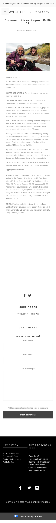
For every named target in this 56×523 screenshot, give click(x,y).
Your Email (28, 354)
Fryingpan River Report (38, 459)
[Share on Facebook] (24, 296)
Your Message (28, 368)
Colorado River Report (38, 468)
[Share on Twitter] (29, 296)
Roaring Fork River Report (39, 462)
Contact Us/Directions (11, 459)
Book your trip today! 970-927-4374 (39, 4)
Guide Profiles (8, 462)
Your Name (28, 340)
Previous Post (22, 314)
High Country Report (37, 470)
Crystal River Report (37, 465)
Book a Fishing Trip (11, 453)
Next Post (35, 314)
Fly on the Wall (34, 456)
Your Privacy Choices (30, 517)
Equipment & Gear (10, 456)
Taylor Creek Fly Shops (28, 12)
